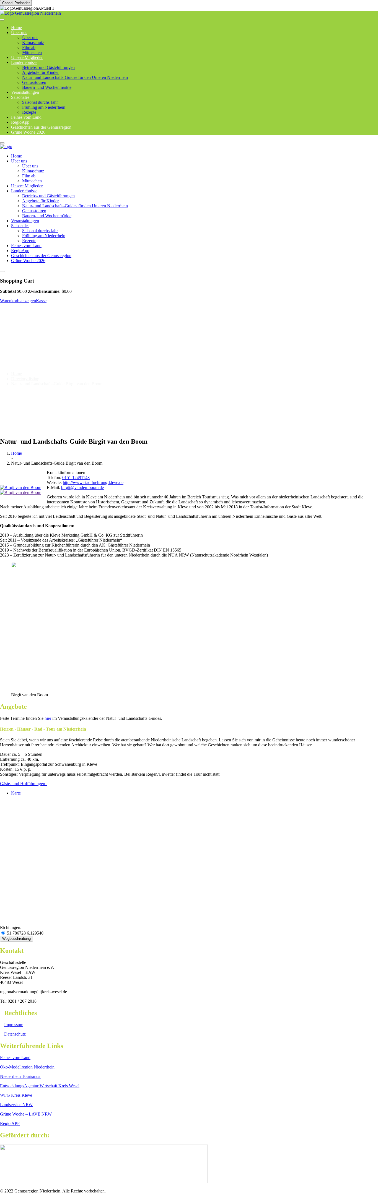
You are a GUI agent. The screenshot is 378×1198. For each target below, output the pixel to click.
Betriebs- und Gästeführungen (48, 67)
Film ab (28, 47)
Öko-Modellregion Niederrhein (27, 1067)
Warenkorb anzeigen (18, 300)
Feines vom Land (26, 245)
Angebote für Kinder (40, 72)
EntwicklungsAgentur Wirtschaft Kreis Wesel (39, 1085)
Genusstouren (34, 82)
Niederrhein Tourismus (20, 1076)
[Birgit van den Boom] (20, 487)
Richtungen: (10, 927)
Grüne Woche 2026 (28, 132)
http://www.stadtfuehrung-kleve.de (93, 482)
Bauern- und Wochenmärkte (46, 87)
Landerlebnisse (24, 62)
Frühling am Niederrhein (43, 107)
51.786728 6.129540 (24, 933)
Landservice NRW (16, 1104)
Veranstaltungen (25, 220)
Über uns (19, 32)
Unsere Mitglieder (27, 185)
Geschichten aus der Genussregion (41, 255)
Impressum (13, 1024)
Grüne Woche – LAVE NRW (26, 1114)
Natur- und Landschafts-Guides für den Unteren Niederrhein (75, 77)
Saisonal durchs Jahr (40, 102)
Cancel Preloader (16, 3)
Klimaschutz (33, 42)
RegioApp (20, 250)
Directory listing (25, 378)
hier (48, 718)
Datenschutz (15, 1034)
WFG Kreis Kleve (16, 1095)
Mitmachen (32, 180)
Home (16, 156)
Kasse (41, 300)
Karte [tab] (16, 793)
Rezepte (29, 240)
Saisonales (20, 97)
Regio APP (10, 1123)
